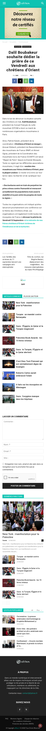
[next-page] (7, 408)
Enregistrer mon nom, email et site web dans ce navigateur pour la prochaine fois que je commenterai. (22, 466)
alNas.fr (17, 728)
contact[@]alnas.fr (29, 693)
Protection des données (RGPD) (23, 724)
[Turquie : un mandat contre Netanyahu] (8, 317)
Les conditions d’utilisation (22, 721)
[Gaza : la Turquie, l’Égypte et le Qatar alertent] (8, 352)
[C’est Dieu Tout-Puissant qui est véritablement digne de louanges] (8, 364)
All (32, 610)
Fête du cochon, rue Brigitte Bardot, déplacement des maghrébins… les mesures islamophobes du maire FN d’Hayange (34, 263)
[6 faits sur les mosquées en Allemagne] (8, 387)
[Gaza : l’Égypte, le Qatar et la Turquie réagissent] (8, 329)
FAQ (6, 719)
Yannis (4, 540)
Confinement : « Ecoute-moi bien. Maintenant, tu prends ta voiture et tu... (30, 643)
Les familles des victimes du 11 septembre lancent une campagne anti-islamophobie (11, 262)
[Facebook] (14, 80)
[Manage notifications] (40, 726)
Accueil (4, 42)
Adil (17, 75)
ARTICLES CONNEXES (12, 296)
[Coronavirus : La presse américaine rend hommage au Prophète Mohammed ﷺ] (8, 619)
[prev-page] (4, 408)
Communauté (23, 42)
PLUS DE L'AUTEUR (31, 296)
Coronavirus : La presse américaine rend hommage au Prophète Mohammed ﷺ (28, 618)
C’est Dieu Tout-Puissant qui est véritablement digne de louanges (29, 364)
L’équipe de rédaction (31, 719)
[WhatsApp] (25, 80)
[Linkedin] (31, 80)
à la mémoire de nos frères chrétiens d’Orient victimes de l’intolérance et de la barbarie (22, 223)
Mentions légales (16, 719)
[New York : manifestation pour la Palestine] (8, 305)
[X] (20, 80)
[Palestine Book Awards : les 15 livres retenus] (8, 340)
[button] (42, 3)
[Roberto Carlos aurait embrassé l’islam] (8, 376)
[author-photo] (23, 280)
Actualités (13, 42)
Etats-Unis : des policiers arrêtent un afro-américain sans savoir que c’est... (30, 631)
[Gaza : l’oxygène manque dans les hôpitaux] (8, 399)
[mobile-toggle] (4, 3)
